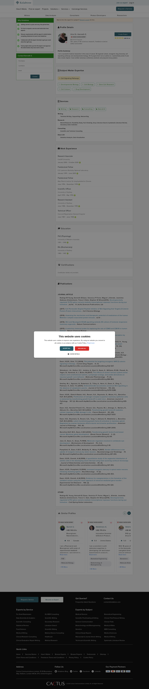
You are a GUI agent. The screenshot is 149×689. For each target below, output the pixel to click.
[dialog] (74, 344)
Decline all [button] (82, 348)
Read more (90, 343)
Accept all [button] (66, 348)
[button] (74, 354)
